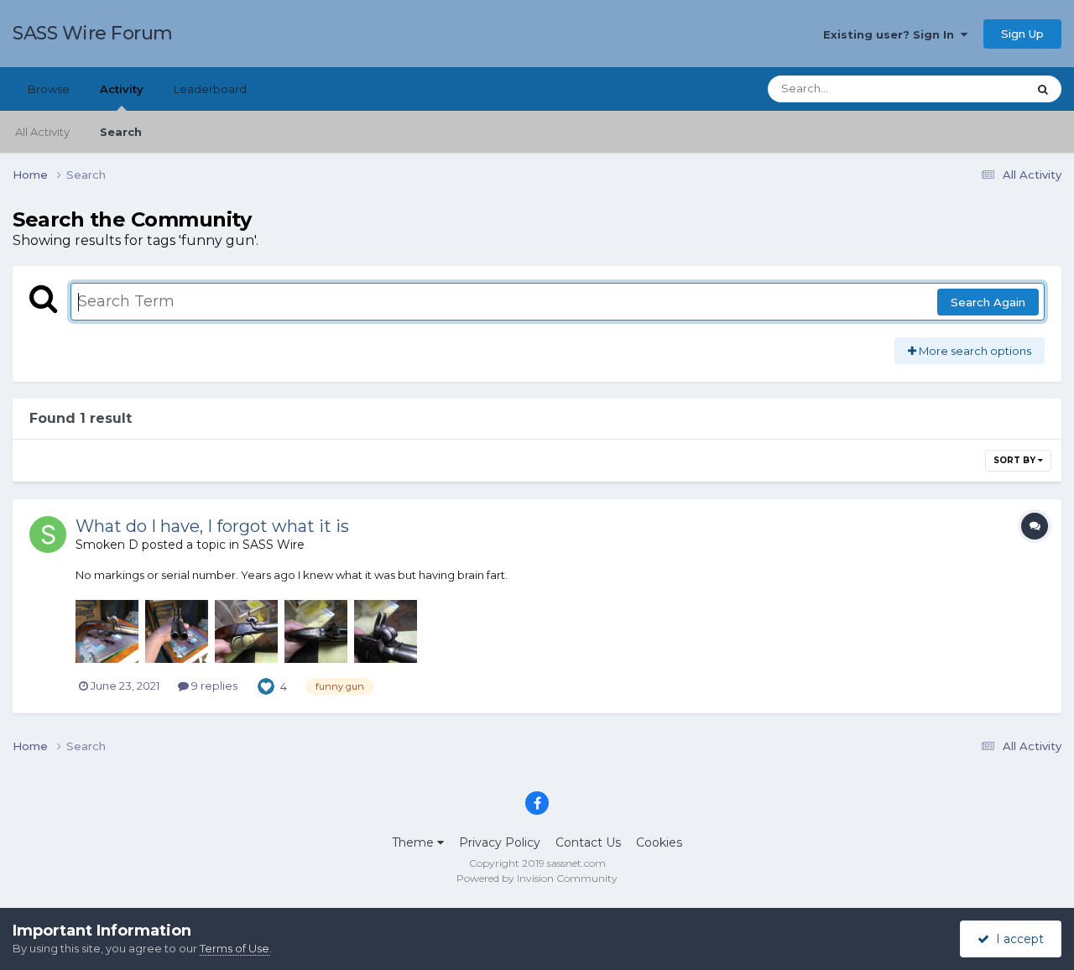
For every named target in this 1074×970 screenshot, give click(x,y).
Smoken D (107, 544)
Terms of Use (234, 948)
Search (121, 131)
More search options (973, 350)
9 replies (213, 685)
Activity (121, 89)
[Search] (1042, 89)
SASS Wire (273, 544)
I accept (1016, 939)
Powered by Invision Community (537, 878)
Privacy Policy (499, 842)
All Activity (42, 131)
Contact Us (588, 842)
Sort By (1015, 460)
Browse (49, 89)
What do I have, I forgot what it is (212, 526)
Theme (414, 842)
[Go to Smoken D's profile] (47, 534)
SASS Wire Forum (93, 33)
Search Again (988, 302)
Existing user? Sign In (892, 34)
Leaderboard (210, 89)
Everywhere (973, 88)
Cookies (659, 842)
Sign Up (1022, 33)
